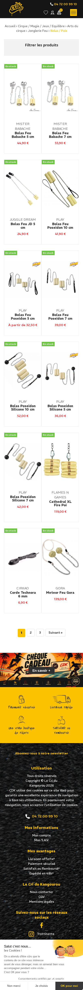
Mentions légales (41, 902)
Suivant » (55, 632)
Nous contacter (41, 892)
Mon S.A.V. (41, 840)
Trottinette (45, 934)
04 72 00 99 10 (65, 4)
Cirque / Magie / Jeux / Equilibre (41, 26)
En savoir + (41, 670)
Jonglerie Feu (38, 31)
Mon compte (41, 835)
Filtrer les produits (41, 45)
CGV (41, 897)
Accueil (10, 26)
